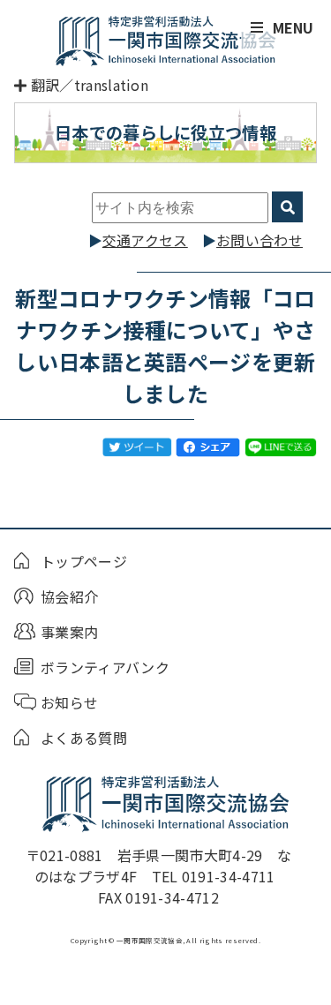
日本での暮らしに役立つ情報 (165, 132)
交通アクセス (145, 240)
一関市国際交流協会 (166, 40)
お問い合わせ (259, 240)
